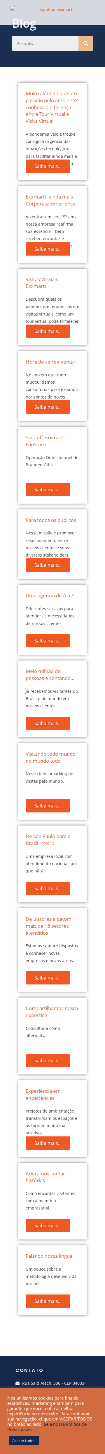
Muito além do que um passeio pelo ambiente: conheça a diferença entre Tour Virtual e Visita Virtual (52, 107)
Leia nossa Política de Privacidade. (47, 1426)
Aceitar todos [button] (23, 1440)
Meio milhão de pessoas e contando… (50, 674)
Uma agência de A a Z (50, 595)
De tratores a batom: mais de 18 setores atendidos (49, 925)
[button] (73, 12)
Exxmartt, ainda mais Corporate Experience (51, 200)
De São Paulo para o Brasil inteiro (48, 839)
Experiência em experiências (43, 1094)
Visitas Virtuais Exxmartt (42, 283)
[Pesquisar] (85, 43)
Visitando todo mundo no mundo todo (51, 757)
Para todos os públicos (51, 520)
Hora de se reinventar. (51, 361)
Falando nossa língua (49, 1256)
